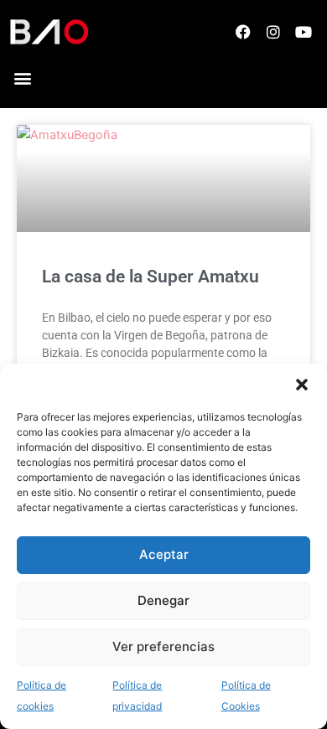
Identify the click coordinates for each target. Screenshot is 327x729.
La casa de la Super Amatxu (150, 276)
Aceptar (164, 554)
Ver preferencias (163, 646)
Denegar (163, 600)
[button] (301, 384)
